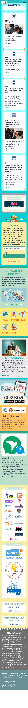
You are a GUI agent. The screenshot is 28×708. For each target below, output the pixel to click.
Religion (6, 253)
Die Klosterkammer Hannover (11, 653)
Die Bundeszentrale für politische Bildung (12, 649)
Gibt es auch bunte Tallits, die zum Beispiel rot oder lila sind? (14, 90)
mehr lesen (6, 375)
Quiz (23, 320)
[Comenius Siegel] (14, 570)
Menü (24, 2)
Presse (4, 675)
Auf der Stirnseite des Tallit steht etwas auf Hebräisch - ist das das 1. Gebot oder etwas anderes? (13, 62)
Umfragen (14, 320)
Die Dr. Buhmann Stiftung (16, 651)
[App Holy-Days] (14, 391)
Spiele (5, 320)
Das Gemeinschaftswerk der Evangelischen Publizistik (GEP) (11, 636)
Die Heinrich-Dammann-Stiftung (14, 647)
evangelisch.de (6, 683)
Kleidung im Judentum (11, 22)
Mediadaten (11, 675)
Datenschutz (14, 673)
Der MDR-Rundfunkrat (9, 664)
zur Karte (14, 305)
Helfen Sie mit (7, 677)
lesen (7, 46)
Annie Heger (14, 624)
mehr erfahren (7, 428)
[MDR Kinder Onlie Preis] (14, 588)
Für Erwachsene (22, 675)
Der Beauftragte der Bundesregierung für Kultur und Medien (14, 642)
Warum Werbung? (14, 198)
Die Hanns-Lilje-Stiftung (14, 646)
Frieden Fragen (7, 458)
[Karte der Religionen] (14, 295)
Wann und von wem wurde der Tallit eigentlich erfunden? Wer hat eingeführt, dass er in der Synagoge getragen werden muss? (14, 167)
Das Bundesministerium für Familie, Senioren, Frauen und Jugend (13, 639)
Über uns (22, 673)
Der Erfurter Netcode (9, 667)
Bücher (5, 332)
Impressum (5, 673)
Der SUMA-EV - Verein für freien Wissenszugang (14, 665)
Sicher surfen (18, 677)
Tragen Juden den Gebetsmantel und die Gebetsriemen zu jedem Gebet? (12, 123)
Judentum (14, 16)
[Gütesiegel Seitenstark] (14, 554)
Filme (13, 332)
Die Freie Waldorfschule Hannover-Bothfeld (12, 661)
